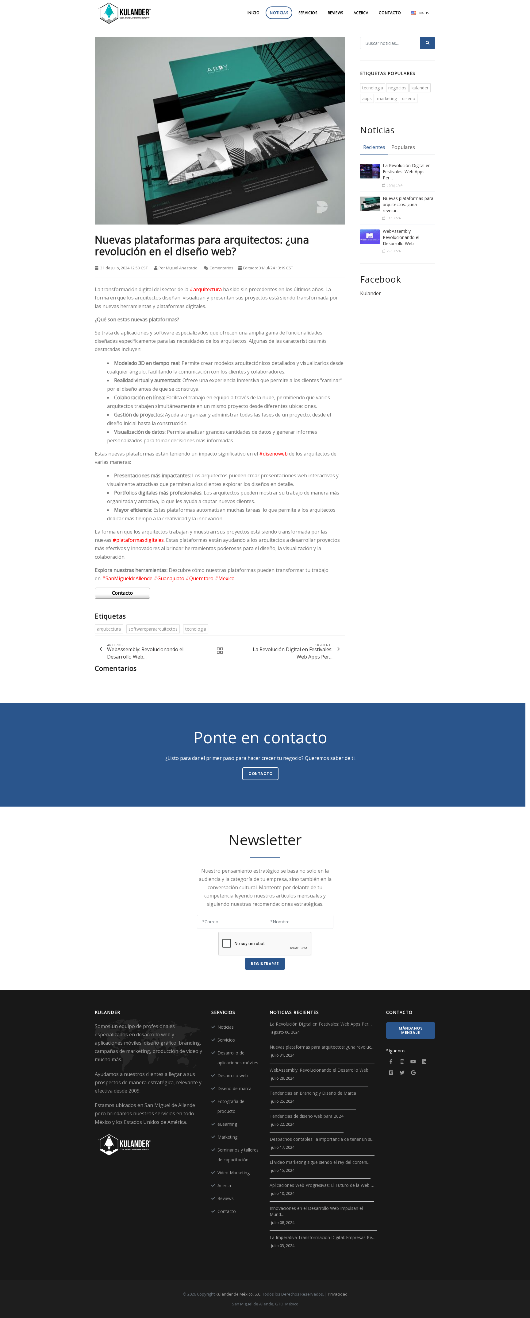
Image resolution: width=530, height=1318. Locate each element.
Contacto (390, 12)
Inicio (254, 12)
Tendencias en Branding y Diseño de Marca (313, 1093)
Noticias (279, 12)
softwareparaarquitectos (153, 629)
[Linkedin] (424, 1061)
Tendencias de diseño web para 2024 (307, 1116)
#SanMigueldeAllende (127, 578)
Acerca (361, 12)
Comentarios (221, 268)
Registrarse (265, 963)
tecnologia (195, 629)
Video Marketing (233, 1172)
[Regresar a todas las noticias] (218, 650)
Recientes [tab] (374, 147)
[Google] (413, 1072)
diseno (408, 98)
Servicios (307, 12)
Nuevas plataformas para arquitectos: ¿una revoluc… (408, 204)
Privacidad (338, 1294)
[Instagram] (402, 1061)
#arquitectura (206, 289)
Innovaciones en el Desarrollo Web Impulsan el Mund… (316, 1211)
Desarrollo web (232, 1075)
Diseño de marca (234, 1088)
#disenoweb (273, 453)
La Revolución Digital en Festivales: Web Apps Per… (407, 171)
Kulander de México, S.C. (238, 1294)
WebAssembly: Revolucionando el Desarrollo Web (401, 237)
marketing (387, 98)
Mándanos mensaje (411, 1030)
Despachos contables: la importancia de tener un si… (322, 1139)
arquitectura (109, 629)
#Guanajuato (169, 578)
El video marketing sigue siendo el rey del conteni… (320, 1162)
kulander (420, 88)
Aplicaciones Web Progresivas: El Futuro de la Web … (322, 1185)
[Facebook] (391, 1061)
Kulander (370, 293)
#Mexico (225, 578)
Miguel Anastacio (182, 268)
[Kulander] (125, 12)
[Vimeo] (391, 1072)
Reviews (335, 12)
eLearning (227, 1124)
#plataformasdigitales (138, 540)
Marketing (227, 1137)
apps (367, 98)
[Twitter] (402, 1072)
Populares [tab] (403, 147)
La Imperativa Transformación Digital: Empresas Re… (322, 1237)
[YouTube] (413, 1061)
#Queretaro (199, 578)
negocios (397, 88)
